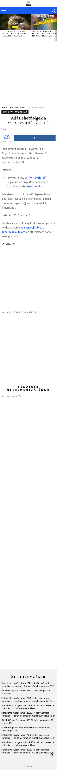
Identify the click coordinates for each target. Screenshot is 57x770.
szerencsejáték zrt (25, 312)
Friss (28, 5)
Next (55, 27)
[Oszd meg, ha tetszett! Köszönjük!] (35, 138)
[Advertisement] (28, 71)
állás (6, 312)
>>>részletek (37, 177)
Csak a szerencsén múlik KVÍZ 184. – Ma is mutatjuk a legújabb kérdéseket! (14, 34)
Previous (1, 27)
